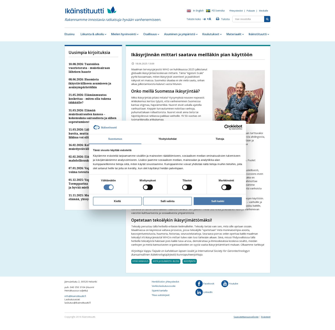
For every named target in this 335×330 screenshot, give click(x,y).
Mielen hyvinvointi (123, 34)
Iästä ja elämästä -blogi (166, 261)
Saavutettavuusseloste (246, 316)
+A (209, 19)
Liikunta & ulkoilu (92, 34)
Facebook (208, 283)
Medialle (263, 10)
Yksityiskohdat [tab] (167, 138)
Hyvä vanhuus (140, 261)
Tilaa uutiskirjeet (160, 295)
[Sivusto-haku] (267, 19)
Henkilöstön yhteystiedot (165, 281)
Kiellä (117, 201)
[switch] (148, 187)
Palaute (251, 10)
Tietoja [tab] (220, 138)
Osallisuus (150, 34)
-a (204, 19)
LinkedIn (208, 292)
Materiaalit (233, 34)
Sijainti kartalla (160, 290)
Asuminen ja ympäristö (179, 34)
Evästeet (265, 316)
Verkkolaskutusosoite (164, 286)
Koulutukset (210, 34)
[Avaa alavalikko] (105, 34)
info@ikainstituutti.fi (75, 296)
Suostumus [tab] (115, 138)
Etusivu (70, 34)
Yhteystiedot (236, 10)
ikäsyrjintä (190, 261)
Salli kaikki (217, 201)
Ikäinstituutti (258, 34)
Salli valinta (167, 201)
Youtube (233, 283)
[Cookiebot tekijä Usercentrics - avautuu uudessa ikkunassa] (227, 127)
